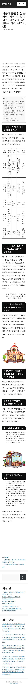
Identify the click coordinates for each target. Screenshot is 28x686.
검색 (22, 577)
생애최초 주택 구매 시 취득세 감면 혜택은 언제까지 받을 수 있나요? (13, 672)
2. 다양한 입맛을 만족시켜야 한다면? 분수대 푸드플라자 (14, 108)
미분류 (6, 557)
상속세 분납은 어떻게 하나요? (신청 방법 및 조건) (14, 639)
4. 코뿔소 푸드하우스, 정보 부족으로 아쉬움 (14, 115)
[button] (19, 4)
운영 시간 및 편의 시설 (10, 118)
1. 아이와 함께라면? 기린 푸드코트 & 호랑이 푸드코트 (13, 104)
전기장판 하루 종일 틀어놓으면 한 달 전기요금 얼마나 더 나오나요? (13, 629)
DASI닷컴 (6, 4)
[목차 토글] (22, 99)
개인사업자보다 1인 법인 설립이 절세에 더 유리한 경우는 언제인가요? (13, 661)
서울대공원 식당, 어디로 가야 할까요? (14, 101)
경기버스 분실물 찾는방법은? (11, 606)
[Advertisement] (14, 47)
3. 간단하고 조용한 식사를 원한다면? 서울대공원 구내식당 (14, 112)
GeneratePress (14, 683)
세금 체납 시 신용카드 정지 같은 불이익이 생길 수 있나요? (13, 650)
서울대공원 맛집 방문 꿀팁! (11, 120)
